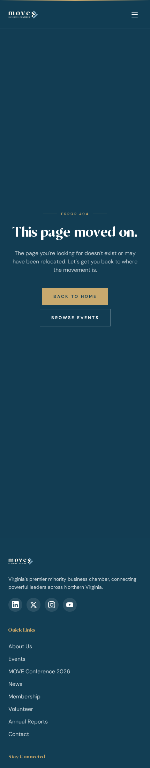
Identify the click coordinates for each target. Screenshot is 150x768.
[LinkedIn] (15, 605)
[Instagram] (52, 605)
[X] (33, 605)
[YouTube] (70, 605)
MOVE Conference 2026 (39, 671)
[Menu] (135, 15)
